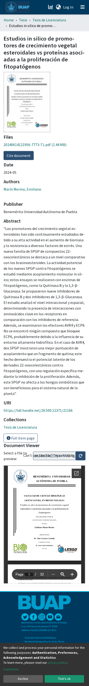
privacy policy (57, 662)
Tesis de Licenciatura (49, 20)
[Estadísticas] (50, 7)
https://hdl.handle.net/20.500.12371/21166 (38, 410)
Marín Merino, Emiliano (22, 189)
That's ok (64, 679)
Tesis (23, 20)
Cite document (19, 155)
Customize (11, 669)
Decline (23, 679)
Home (9, 20)
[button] (58, 7)
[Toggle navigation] (82, 7)
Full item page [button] (22, 438)
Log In (68, 7)
